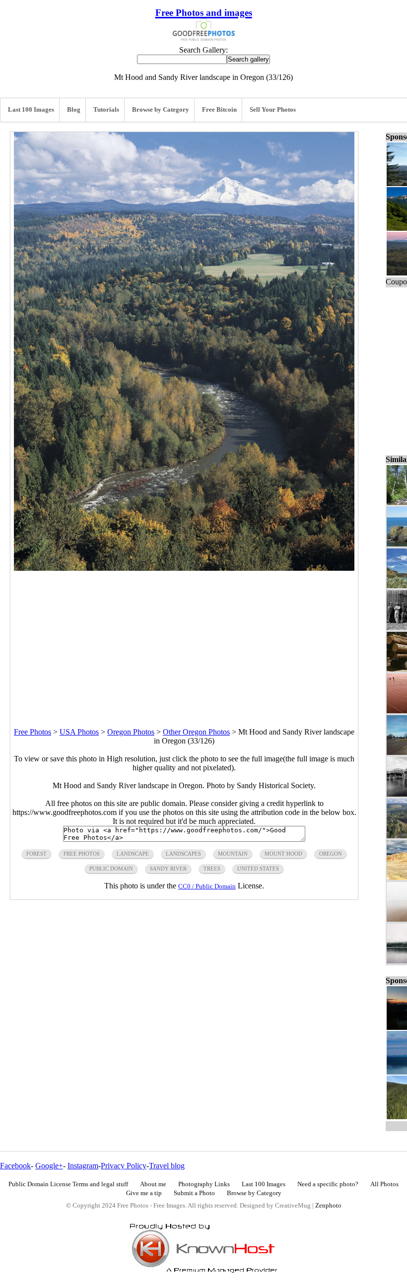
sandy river (168, 869)
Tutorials (106, 109)
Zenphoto (328, 1205)
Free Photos (32, 732)
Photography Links (204, 1184)
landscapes (183, 854)
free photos (82, 854)
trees (212, 869)
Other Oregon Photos (196, 732)
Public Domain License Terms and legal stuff (68, 1184)
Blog (73, 109)
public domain (111, 869)
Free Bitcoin (219, 109)
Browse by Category (160, 109)
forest (36, 854)
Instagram (83, 1165)
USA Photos (79, 732)
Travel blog (167, 1165)
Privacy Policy (123, 1165)
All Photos (384, 1184)
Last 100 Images (31, 109)
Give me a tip (144, 1193)
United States (258, 869)
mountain (233, 854)
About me (153, 1184)
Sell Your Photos (273, 109)
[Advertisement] (184, 640)
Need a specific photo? (327, 1184)
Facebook (15, 1165)
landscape (133, 854)
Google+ (49, 1165)
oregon (330, 854)
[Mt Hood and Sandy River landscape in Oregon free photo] (184, 568)
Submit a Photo (194, 1193)
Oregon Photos (130, 732)
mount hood (283, 854)
